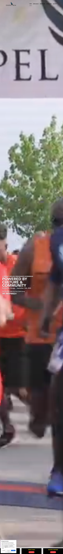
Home (30, 3)
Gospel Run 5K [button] (36, 3)
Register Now (42, 3)
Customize (3, 550)
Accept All (13, 550)
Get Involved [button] (49, 3)
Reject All (8, 550)
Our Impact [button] (55, 3)
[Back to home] (11, 4)
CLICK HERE (31, 552)
